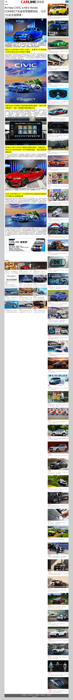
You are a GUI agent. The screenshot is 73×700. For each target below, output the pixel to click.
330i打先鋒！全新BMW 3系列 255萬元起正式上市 (11, 298)
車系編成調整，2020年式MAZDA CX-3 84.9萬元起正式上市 (39, 273)
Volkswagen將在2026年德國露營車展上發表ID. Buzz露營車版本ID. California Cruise (58, 18)
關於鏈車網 (24, 695)
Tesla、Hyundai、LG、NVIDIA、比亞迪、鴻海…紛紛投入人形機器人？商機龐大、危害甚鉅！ (58, 675)
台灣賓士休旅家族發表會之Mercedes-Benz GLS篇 (39, 311)
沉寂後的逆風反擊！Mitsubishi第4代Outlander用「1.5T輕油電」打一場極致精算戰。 (57, 287)
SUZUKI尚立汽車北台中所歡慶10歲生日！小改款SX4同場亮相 (40, 286)
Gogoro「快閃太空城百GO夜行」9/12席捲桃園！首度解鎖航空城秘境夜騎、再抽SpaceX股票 (58, 102)
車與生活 (49, 100)
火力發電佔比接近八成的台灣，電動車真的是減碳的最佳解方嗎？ (11, 312)
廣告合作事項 (30, 695)
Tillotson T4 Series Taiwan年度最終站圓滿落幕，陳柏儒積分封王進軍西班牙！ (57, 422)
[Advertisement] (25, 256)
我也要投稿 (49, 695)
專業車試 (49, 487)
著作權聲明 (37, 695)
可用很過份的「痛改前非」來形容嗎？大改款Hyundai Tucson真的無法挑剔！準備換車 (58, 573)
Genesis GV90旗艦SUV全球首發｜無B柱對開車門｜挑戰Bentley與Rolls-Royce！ (58, 590)
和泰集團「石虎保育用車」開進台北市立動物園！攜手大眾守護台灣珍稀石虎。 (58, 439)
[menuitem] (6, 1)
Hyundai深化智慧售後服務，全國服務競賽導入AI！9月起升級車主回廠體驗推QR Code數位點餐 (58, 321)
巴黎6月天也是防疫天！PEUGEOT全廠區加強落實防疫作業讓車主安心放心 (11, 286)
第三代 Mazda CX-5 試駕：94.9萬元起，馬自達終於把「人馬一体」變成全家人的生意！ (58, 489)
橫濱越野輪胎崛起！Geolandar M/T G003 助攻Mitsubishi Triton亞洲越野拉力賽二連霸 (57, 607)
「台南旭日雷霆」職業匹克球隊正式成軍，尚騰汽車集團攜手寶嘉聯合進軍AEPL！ (58, 338)
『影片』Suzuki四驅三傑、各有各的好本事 (56, 539)
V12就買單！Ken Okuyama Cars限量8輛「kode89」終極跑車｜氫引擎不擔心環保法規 (58, 691)
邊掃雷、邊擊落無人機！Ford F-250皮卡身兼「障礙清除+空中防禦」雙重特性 (58, 153)
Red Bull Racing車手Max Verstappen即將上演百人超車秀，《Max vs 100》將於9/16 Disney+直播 (58, 237)
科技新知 (49, 134)
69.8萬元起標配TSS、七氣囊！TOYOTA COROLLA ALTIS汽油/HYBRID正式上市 (26, 273)
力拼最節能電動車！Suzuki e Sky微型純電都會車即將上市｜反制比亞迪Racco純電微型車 (57, 304)
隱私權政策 (43, 695)
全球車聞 (49, 16)
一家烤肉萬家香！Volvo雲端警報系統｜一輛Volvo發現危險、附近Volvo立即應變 (58, 136)
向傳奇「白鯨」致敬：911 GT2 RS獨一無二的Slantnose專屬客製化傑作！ (56, 624)
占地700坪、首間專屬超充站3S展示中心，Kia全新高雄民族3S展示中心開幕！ (11, 273)
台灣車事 (6, 4)
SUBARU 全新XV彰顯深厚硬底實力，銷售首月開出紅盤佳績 (26, 286)
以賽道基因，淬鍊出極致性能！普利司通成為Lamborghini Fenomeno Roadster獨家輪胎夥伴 (57, 119)
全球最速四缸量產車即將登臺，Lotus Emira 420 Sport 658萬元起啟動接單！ (57, 170)
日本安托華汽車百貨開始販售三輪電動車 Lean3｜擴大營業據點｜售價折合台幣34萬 (58, 220)
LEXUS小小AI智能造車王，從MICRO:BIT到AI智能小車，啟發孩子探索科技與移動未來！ (58, 203)
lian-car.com (34, 696)
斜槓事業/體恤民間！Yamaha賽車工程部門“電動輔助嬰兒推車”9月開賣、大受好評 (58, 405)
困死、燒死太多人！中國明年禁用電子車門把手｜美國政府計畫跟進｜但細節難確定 (58, 523)
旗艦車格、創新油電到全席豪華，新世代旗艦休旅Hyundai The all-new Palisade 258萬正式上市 (57, 557)
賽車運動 (49, 235)
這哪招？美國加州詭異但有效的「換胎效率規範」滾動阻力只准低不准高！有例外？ (58, 506)
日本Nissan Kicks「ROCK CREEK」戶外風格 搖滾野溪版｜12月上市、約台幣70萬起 (57, 473)
